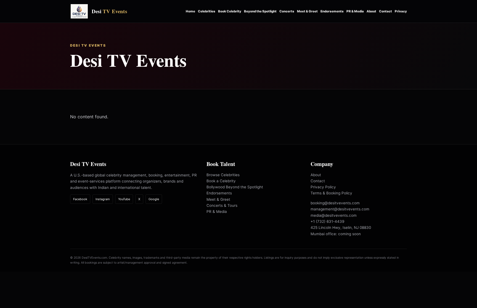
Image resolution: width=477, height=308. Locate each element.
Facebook (80, 199)
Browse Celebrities (223, 175)
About (371, 11)
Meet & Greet (307, 11)
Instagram (103, 199)
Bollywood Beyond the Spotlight (234, 187)
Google (154, 199)
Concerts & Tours (221, 205)
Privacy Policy (323, 187)
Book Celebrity (229, 11)
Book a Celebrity (221, 181)
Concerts (286, 11)
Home (190, 11)
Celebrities (206, 11)
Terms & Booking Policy (331, 193)
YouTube (124, 199)
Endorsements (332, 11)
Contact (385, 11)
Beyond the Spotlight (260, 11)
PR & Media (355, 11)
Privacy (401, 11)
